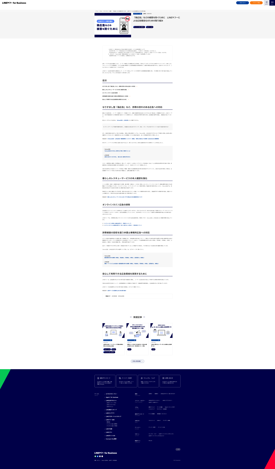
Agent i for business (112, 397)
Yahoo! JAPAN (105, 460)
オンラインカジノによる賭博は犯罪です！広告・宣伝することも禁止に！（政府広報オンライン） (123, 225)
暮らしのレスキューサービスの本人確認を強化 (114, 90)
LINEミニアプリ (110, 413)
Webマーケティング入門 (169, 407)
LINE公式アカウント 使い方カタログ (168, 393)
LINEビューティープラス (111, 402)
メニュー (272, 4)
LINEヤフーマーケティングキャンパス (166, 434)
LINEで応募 (109, 429)
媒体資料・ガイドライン (162, 414)
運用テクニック (152, 407)
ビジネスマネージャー (111, 394)
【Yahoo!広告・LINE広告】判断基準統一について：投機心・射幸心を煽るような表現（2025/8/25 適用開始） (134, 139)
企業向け (150, 393)
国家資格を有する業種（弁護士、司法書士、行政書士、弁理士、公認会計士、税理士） (124, 257)
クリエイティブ (151, 409)
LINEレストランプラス (111, 404)
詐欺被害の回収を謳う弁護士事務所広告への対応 (115, 96)
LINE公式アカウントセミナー (154, 400)
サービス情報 (159, 407)
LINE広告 (126, 120)
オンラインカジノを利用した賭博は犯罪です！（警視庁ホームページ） (118, 223)
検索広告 (108, 422)
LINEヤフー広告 (110, 420)
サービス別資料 (152, 414)
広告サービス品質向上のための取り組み (117, 290)
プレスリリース (152, 420)
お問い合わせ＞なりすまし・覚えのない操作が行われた (117, 157)
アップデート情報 (166, 420)
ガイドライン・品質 (107, 11)
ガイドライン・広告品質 (162, 409)
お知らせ (158, 420)
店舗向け (156, 393)
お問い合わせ (243, 3)
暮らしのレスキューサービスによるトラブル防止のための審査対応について (125, 197)
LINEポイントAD (110, 436)
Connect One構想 (111, 439)
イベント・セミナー (140, 401)
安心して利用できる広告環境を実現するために (114, 99)
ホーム (97, 11)
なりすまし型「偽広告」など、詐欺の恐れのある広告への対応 (119, 86)
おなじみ (150, 440)
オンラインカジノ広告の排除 (110, 93)
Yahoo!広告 (120, 120)
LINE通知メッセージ (111, 410)
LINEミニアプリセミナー (167, 400)
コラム (101, 11)
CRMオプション (110, 406)
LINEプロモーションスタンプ (113, 416)
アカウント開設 (256, 3)
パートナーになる (161, 427)
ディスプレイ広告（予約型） (112, 426)
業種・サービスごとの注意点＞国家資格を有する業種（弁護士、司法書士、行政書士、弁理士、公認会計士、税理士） (131, 263)
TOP (178, 449)
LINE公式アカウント (111, 400)
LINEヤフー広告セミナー (153, 402)
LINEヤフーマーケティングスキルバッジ (156, 435)
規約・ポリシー (98, 460)
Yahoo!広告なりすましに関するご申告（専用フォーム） (117, 151)
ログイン (266, 4)
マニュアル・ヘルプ (152, 434)
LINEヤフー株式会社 (113, 460)
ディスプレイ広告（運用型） (112, 424)
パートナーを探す (152, 427)
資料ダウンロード (139, 414)
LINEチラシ (109, 432)
